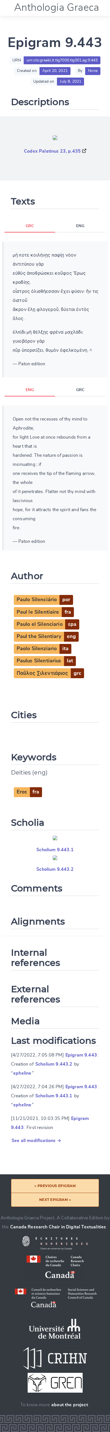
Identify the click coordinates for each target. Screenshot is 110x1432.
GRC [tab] (30, 226)
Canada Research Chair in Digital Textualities (58, 1227)
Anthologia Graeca (56, 8)
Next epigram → (55, 1200)
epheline (22, 1073)
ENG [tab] (80, 226)
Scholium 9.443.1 (55, 850)
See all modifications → (36, 1140)
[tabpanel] (55, 309)
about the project (69, 1405)
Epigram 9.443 (81, 1055)
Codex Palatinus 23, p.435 (52, 151)
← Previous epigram (55, 1186)
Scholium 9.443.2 (55, 869)
